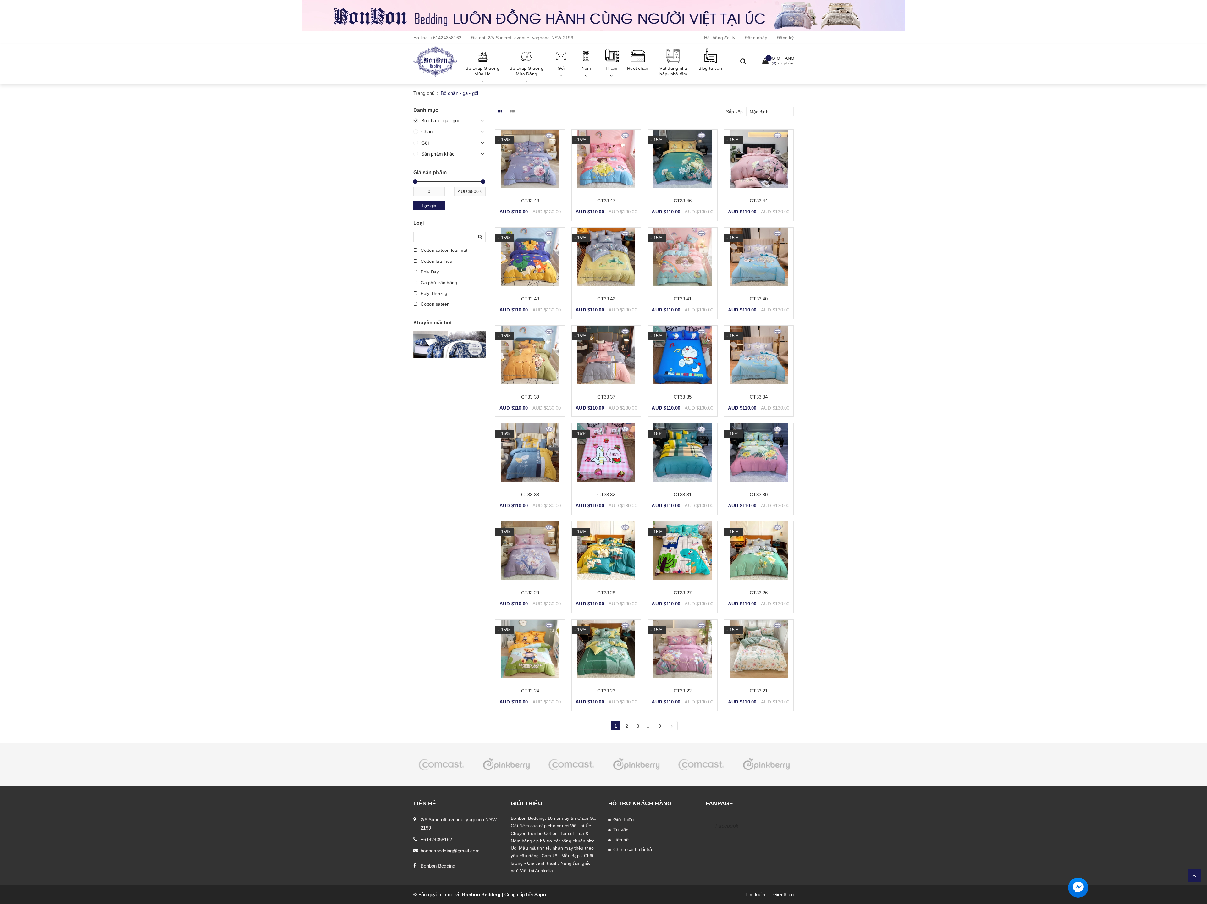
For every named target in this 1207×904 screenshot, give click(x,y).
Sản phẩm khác (438, 154)
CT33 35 (683, 397)
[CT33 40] (758, 259)
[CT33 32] (606, 454)
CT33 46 (683, 200)
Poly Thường (433, 293)
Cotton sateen (434, 303)
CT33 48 (530, 200)
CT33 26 (759, 592)
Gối (425, 143)
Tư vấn (621, 829)
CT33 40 (759, 298)
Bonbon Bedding (438, 865)
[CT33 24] (530, 651)
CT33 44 (759, 200)
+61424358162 (445, 37)
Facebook (726, 826)
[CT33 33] (530, 454)
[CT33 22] (682, 651)
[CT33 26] (758, 552)
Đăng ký (785, 37)
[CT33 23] (606, 651)
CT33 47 (606, 200)
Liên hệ (621, 839)
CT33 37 (606, 397)
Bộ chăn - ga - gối (440, 120)
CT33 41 (683, 298)
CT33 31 (683, 494)
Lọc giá (429, 205)
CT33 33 (530, 494)
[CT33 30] (758, 454)
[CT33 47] (606, 161)
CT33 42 (606, 298)
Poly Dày (429, 271)
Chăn (427, 131)
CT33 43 (530, 298)
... (649, 726)
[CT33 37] (606, 357)
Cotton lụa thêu (435, 261)
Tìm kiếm (755, 894)
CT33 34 (759, 397)
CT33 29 (530, 592)
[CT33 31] (682, 454)
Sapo (540, 894)
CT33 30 (759, 494)
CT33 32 (606, 494)
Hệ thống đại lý (719, 37)
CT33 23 (606, 690)
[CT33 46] (682, 161)
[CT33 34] (758, 357)
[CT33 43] (530, 259)
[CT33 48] (530, 161)
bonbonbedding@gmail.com (450, 850)
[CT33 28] (606, 552)
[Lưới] (500, 111)
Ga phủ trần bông (438, 282)
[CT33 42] (606, 259)
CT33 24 (530, 690)
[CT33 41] (682, 259)
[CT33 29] (530, 552)
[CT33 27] (682, 552)
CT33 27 (683, 592)
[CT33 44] (758, 161)
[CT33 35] (682, 357)
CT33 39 (530, 397)
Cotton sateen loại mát (443, 250)
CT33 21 (759, 690)
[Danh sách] (513, 111)
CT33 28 (606, 592)
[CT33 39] (530, 357)
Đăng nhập (756, 37)
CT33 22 (683, 690)
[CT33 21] (758, 651)
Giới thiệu (623, 819)
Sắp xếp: (735, 111)
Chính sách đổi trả (632, 849)
